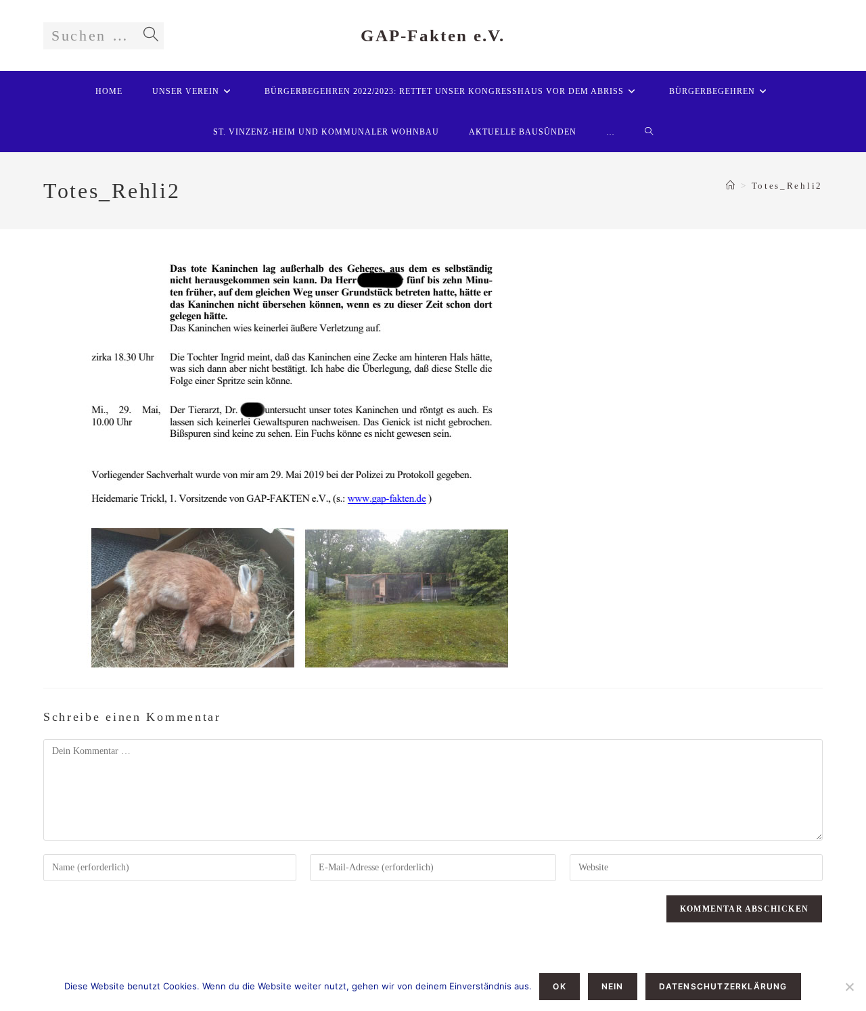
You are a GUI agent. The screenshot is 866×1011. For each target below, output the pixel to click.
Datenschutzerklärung (723, 986)
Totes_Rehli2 (787, 186)
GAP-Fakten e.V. (433, 35)
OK (559, 986)
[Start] (731, 186)
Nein (612, 986)
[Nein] (849, 986)
